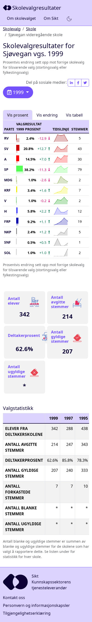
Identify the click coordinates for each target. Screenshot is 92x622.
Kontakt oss (14, 597)
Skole (31, 29)
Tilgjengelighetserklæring (27, 613)
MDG (8, 180)
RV (6, 138)
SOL (7, 252)
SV (6, 148)
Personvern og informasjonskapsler (36, 605)
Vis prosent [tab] (17, 115)
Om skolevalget (21, 18)
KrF (7, 190)
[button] (69, 18)
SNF (7, 242)
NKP (7, 232)
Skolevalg (12, 29)
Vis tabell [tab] (74, 115)
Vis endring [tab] (47, 115)
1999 (18, 92)
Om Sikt (51, 18)
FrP (7, 221)
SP (6, 169)
